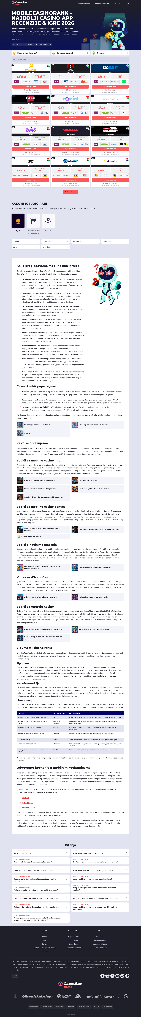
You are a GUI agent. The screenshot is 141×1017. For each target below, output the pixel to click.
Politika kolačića (70, 1014)
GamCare (25, 798)
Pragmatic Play (73, 936)
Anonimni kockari (28, 807)
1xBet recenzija (110, 90)
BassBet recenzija (70, 183)
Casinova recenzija (110, 121)
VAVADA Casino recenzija (70, 152)
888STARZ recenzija (70, 90)
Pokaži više (69, 192)
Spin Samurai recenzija (110, 152)
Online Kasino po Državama (45, 948)
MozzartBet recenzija (30, 90)
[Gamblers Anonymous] (78, 996)
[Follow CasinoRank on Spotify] (122, 976)
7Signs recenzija (30, 152)
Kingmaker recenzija (110, 183)
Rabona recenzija (31, 121)
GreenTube (73, 944)
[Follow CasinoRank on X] (112, 976)
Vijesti (126, 3)
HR (14, 976)
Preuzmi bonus (31, 86)
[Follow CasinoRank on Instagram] (107, 976)
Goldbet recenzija (31, 183)
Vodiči (117, 3)
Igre (44, 940)
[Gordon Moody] (64, 996)
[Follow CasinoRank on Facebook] (102, 976)
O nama (99, 936)
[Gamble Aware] (103, 996)
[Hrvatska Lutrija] (37, 996)
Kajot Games (73, 940)
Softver (45, 944)
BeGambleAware (28, 803)
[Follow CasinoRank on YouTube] (117, 976)
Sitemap (45, 951)
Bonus (44, 936)
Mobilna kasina (84, 3)
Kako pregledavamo (99, 948)
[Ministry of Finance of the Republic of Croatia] (15, 996)
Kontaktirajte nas (99, 940)
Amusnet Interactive (74, 948)
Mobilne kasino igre (102, 3)
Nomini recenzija (70, 121)
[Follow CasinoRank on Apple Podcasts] (127, 976)
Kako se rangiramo (99, 944)
